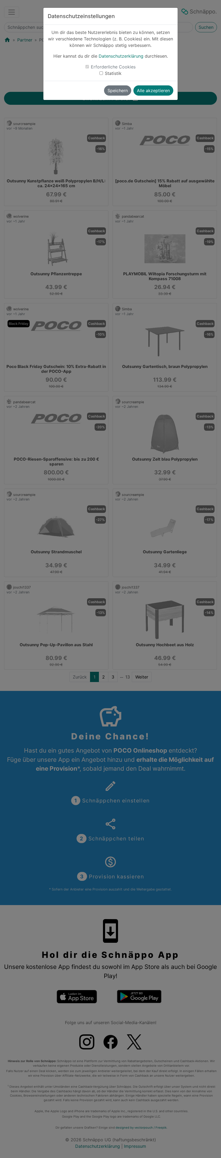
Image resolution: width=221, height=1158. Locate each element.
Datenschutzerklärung (121, 56)
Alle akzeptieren (153, 90)
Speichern (118, 90)
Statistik (113, 73)
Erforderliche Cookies (113, 66)
